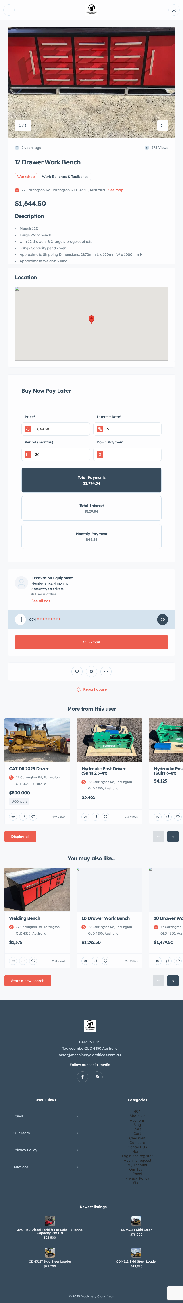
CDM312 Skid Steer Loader (136, 1261)
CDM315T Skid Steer (136, 1229)
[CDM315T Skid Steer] (136, 1221)
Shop (137, 1182)
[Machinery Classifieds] (91, 10)
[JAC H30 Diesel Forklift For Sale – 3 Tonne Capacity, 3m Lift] (50, 1221)
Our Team (21, 1133)
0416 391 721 (90, 1042)
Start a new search (27, 980)
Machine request (137, 1160)
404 (137, 1111)
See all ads (40, 601)
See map (115, 190)
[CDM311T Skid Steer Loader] (50, 1253)
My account (137, 1165)
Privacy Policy (25, 1150)
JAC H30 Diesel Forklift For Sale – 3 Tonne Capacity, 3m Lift (50, 1231)
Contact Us (137, 1147)
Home (137, 1151)
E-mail (94, 642)
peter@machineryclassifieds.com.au (90, 1055)
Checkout (137, 1138)
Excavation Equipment (52, 578)
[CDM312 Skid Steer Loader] (136, 1253)
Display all (20, 836)
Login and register (137, 1156)
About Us (137, 1116)
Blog (137, 1124)
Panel (18, 1116)
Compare (137, 1142)
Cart (137, 1129)
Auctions (21, 1167)
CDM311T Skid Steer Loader (50, 1261)
